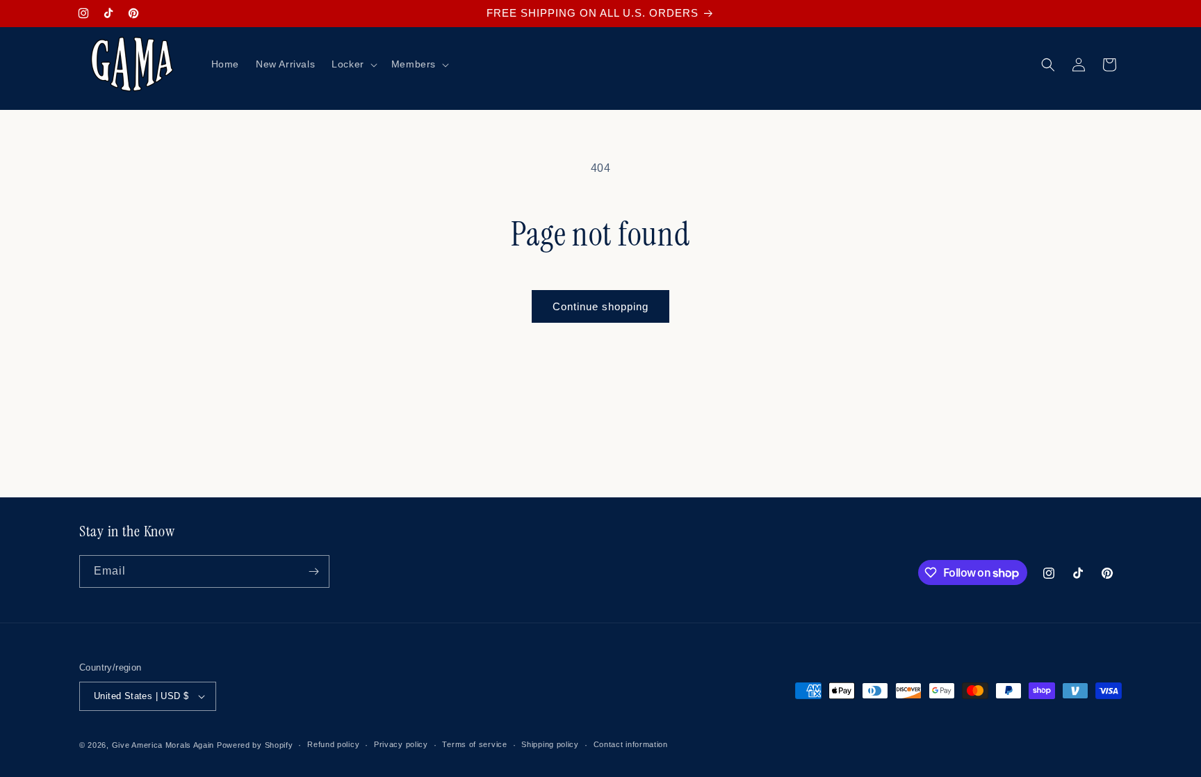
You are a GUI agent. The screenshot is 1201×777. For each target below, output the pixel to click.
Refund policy (333, 744)
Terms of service (474, 744)
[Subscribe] (313, 571)
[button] (353, 64)
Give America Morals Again (163, 745)
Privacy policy (401, 744)
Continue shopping (600, 306)
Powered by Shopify (255, 745)
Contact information (631, 744)
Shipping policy (550, 744)
